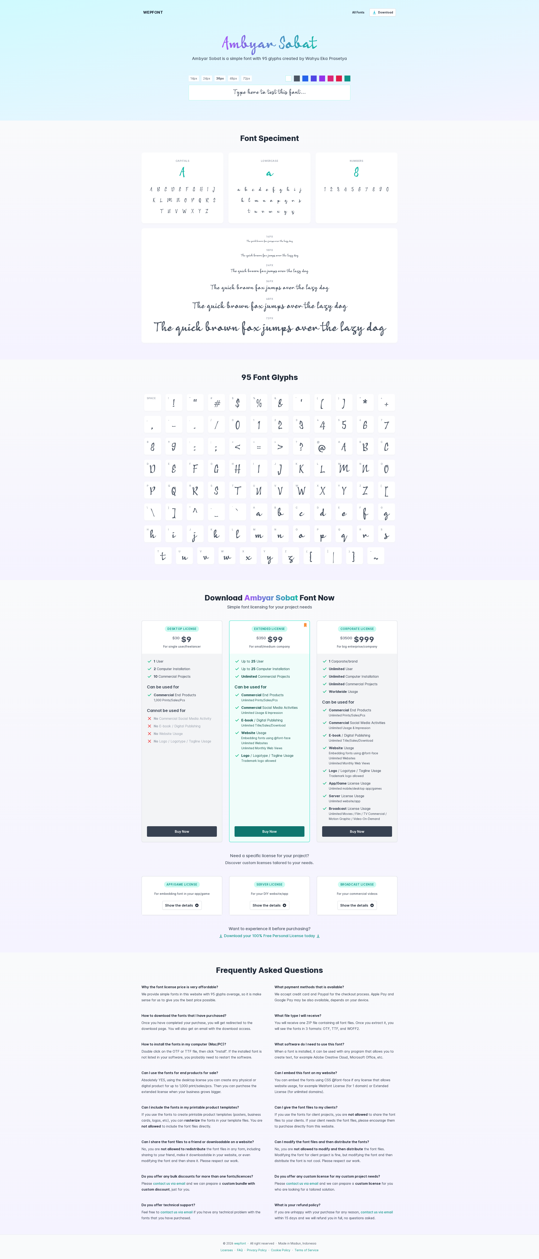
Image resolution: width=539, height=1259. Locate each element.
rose (339, 78)
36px (220, 78)
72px (246, 78)
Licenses (227, 1250)
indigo (314, 78)
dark (297, 78)
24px (206, 78)
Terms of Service (307, 1250)
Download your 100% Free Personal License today (269, 936)
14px (193, 78)
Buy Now (182, 831)
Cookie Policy (280, 1250)
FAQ (240, 1250)
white (288, 78)
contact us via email (169, 1183)
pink (331, 78)
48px (233, 78)
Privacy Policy (257, 1250)
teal (347, 78)
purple (322, 78)
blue (305, 78)
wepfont (240, 1243)
